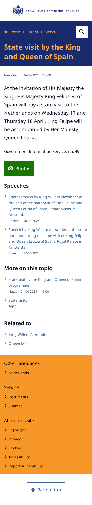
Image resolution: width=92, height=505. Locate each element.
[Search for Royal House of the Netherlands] (82, 32)
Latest (32, 32)
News (50, 32)
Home (14, 32)
